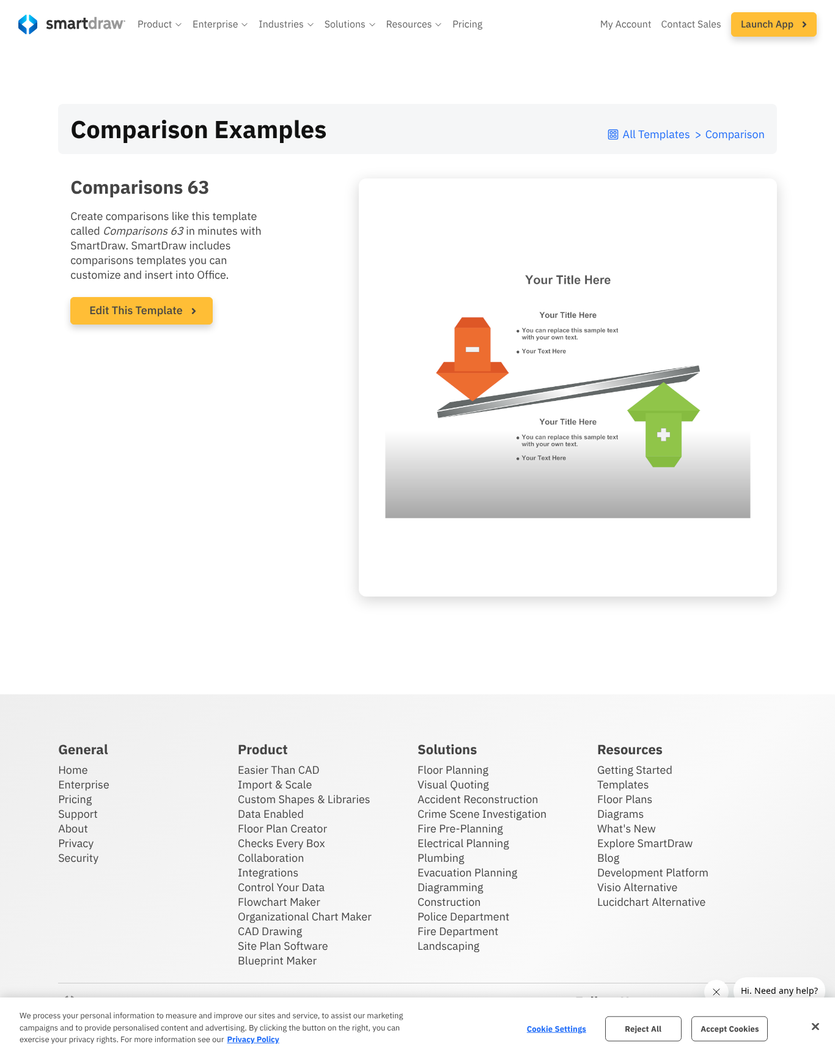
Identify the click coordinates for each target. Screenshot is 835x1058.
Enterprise (83, 784)
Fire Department (458, 931)
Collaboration (271, 858)
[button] (160, 24)
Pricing (467, 24)
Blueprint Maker (277, 960)
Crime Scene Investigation (482, 814)
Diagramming (451, 887)
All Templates (656, 134)
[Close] (815, 1026)
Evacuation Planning (467, 872)
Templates (623, 784)
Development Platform (652, 872)
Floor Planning (453, 770)
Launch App (768, 24)
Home (72, 770)
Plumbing (441, 858)
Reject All (643, 1028)
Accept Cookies (730, 1028)
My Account (626, 24)
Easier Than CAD (279, 770)
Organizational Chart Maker (305, 916)
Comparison (735, 134)
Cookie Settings (556, 1028)
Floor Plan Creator (282, 828)
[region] (417, 1027)
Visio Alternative (637, 887)
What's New (626, 828)
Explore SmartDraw (645, 843)
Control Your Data (281, 887)
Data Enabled (271, 814)
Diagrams (620, 814)
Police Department (463, 916)
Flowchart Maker (279, 902)
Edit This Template (136, 310)
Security (78, 858)
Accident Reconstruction (478, 799)
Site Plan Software (283, 946)
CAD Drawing (270, 931)
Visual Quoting (453, 784)
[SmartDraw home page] (71, 24)
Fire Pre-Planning (460, 828)
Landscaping (448, 946)
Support (78, 814)
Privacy (76, 843)
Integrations (268, 872)
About (73, 828)
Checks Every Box (281, 843)
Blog (608, 858)
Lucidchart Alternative (651, 902)
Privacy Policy (253, 1039)
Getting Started (634, 770)
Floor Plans (624, 799)
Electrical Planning (463, 843)
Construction (449, 902)
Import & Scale (275, 784)
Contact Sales (691, 24)
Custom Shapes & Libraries (304, 799)
